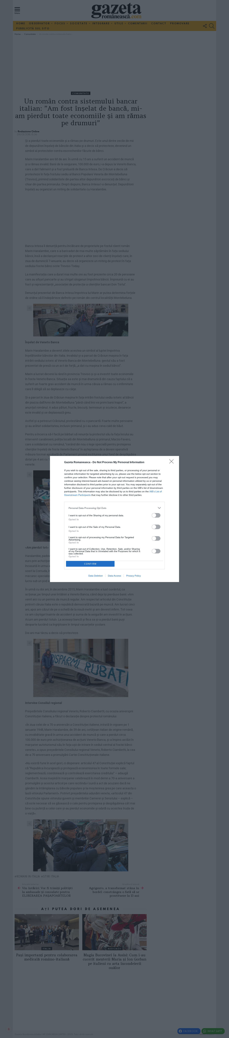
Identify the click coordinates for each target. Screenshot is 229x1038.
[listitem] (114, 508)
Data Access (114, 575)
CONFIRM (90, 564)
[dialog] (114, 519)
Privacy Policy (133, 575)
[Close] (172, 462)
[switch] (156, 515)
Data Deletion (95, 575)
